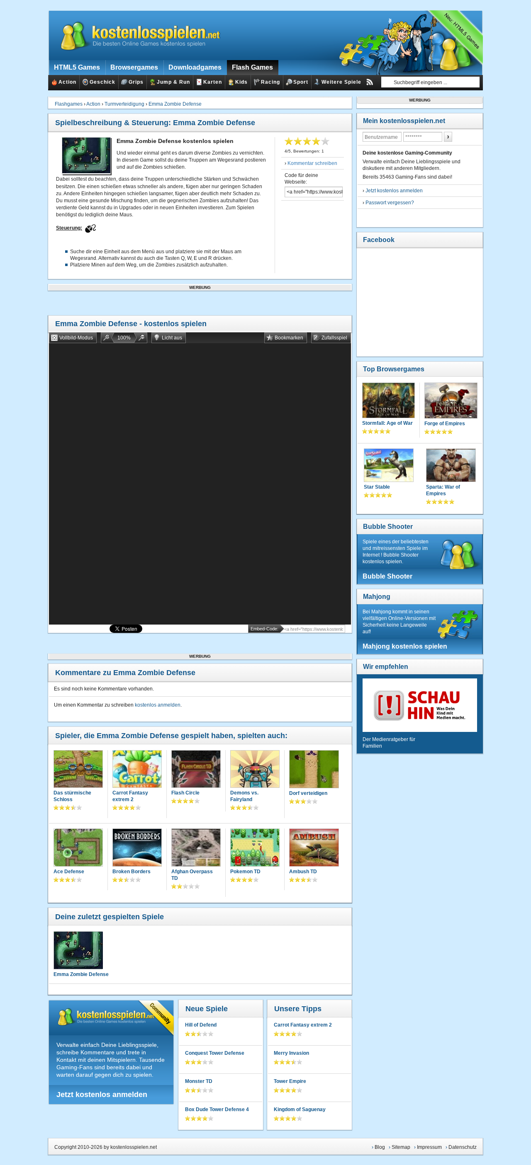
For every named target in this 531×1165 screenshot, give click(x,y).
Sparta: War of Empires (443, 490)
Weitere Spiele (341, 82)
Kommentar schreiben (312, 163)
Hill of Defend (201, 1025)
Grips (136, 82)
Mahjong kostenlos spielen (405, 646)
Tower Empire (290, 1081)
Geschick (102, 82)
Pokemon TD (245, 871)
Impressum (429, 1147)
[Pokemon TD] (255, 848)
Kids (241, 82)
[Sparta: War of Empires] (451, 466)
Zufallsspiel (334, 338)
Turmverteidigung (124, 104)
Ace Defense (69, 871)
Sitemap (401, 1147)
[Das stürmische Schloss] (78, 770)
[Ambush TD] (314, 848)
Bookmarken (289, 338)
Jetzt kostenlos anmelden (101, 1094)
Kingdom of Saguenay (300, 1109)
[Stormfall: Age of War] (388, 401)
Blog (380, 1147)
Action (67, 82)
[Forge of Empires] (450, 401)
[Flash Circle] (196, 770)
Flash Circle (185, 793)
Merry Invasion (291, 1053)
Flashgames (69, 104)
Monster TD (198, 1081)
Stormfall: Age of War (387, 423)
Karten (212, 82)
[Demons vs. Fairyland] (255, 770)
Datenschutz (462, 1147)
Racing (270, 82)
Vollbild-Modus (76, 338)
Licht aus (172, 338)
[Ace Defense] (78, 848)
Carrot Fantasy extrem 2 (130, 796)
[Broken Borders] (137, 848)
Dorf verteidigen (308, 793)
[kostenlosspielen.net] (135, 35)
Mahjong (376, 596)
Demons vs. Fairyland (244, 796)
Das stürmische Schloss (72, 796)
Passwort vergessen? (389, 203)
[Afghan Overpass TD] (196, 848)
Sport (300, 82)
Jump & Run (173, 82)
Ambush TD (303, 871)
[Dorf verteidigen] (314, 770)
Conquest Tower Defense (214, 1053)
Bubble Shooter (388, 526)
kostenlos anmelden (157, 705)
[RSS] (369, 82)
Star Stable (377, 487)
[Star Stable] (389, 466)
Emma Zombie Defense (175, 104)
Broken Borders (131, 871)
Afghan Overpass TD (192, 875)
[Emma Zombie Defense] (78, 950)
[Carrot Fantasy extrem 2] (137, 770)
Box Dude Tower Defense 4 (217, 1109)
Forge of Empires (444, 423)
